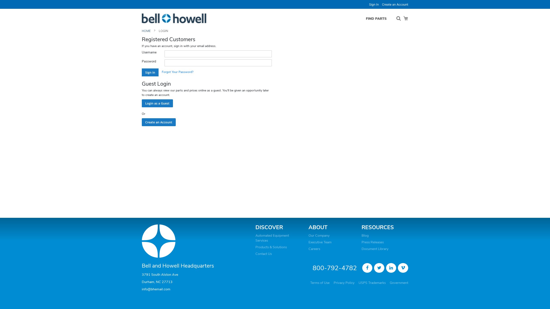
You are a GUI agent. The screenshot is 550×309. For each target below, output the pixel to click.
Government (399, 282)
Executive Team (320, 242)
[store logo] (174, 18)
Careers (314, 249)
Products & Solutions (271, 247)
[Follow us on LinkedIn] (391, 268)
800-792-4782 (335, 268)
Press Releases (373, 242)
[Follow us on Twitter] (379, 268)
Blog (365, 235)
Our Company (319, 235)
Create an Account (395, 4)
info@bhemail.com (156, 289)
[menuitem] (376, 19)
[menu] (377, 19)
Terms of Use (320, 282)
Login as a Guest (157, 103)
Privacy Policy (344, 282)
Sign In (374, 4)
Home (146, 31)
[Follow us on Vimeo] (403, 268)
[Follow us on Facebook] (367, 268)
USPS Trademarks (372, 282)
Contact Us (263, 253)
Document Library (375, 249)
